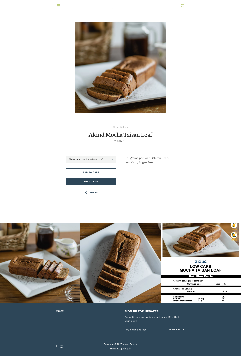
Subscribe (175, 330)
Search (60, 311)
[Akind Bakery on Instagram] (61, 346)
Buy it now (91, 181)
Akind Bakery (130, 344)
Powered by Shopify (120, 348)
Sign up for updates (142, 311)
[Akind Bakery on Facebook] (56, 346)
